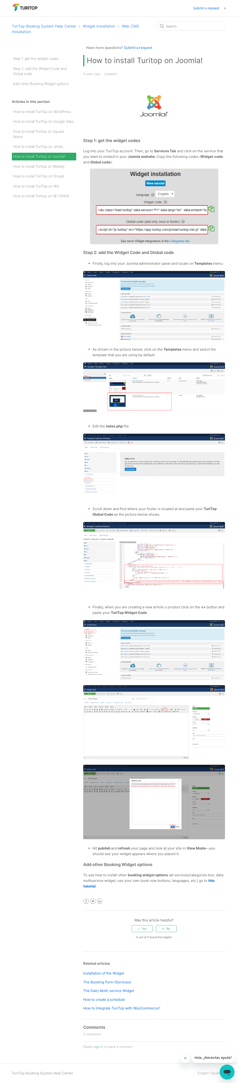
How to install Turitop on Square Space (38, 134)
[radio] (142, 928)
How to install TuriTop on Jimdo (38, 146)
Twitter (93, 901)
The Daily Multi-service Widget (108, 990)
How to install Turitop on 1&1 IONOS (41, 196)
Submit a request (206, 8)
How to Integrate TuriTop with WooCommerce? (121, 1008)
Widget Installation (99, 26)
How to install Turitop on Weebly (39, 166)
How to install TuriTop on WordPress (42, 111)
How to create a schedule (104, 999)
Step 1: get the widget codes (36, 58)
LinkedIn (99, 901)
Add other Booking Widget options (41, 83)
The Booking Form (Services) (107, 982)
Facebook (86, 901)
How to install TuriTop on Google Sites (43, 121)
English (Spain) (210, 1073)
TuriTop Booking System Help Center (44, 26)
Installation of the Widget (103, 973)
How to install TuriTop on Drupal (38, 176)
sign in (98, 1047)
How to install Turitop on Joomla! (39, 156)
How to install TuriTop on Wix (36, 186)
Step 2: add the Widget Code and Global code (40, 71)
